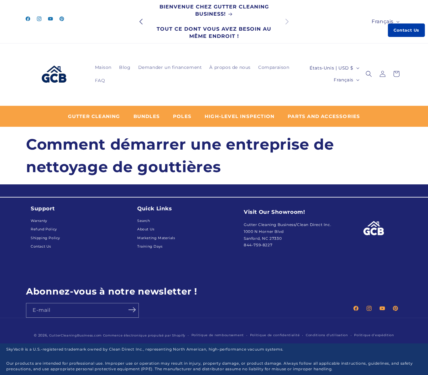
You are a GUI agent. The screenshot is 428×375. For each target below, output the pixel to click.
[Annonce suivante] (287, 22)
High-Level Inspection (239, 116)
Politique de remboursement (217, 335)
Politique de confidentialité (275, 335)
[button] (369, 74)
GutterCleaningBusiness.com (75, 335)
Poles (182, 116)
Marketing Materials (156, 238)
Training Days (150, 246)
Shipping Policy (45, 238)
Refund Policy (44, 229)
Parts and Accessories (324, 116)
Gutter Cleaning (94, 116)
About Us (145, 229)
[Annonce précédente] (141, 22)
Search (143, 221)
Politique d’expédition (374, 335)
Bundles (146, 116)
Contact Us (406, 30)
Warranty (39, 221)
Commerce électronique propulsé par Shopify (144, 335)
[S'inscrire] (132, 310)
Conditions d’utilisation (327, 335)
